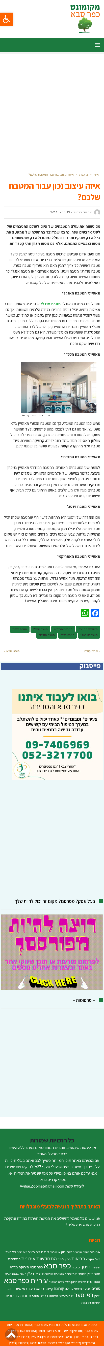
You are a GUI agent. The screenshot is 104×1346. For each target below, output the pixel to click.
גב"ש (69, 1337)
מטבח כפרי (67, 635)
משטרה (69, 1274)
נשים (8, 1274)
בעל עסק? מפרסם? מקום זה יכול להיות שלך (55, 901)
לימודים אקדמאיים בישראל (64, 1343)
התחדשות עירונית (39, 1258)
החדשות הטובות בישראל (21, 1331)
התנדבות (14, 1259)
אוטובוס (95, 1252)
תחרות (96, 1303)
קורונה (59, 1288)
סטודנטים (93, 1282)
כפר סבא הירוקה (31, 1267)
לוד (84, 1343)
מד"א (14, 1267)
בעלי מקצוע (93, 1259)
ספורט (82, 1282)
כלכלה (76, 1267)
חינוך (86, 1266)
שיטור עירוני (66, 1296)
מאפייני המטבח (88, 629)
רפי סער (83, 1294)
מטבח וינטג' (19, 629)
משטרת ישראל (54, 1274)
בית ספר (22, 1252)
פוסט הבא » (11, 651)
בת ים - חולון (81, 1337)
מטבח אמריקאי (63, 629)
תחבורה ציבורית (18, 1295)
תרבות (86, 1302)
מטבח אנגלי (40, 629)
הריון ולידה (64, 1259)
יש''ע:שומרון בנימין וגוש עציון (47, 1337)
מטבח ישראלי (89, 635)
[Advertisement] (52, 106)
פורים (95, 1288)
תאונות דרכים (49, 1296)
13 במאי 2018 (60, 212)
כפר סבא (57, 1265)
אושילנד (55, 1252)
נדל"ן (31, 1273)
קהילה (69, 1289)
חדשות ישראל (38, 1343)
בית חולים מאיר (38, 1252)
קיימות (48, 1288)
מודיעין (77, 1331)
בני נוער (11, 1252)
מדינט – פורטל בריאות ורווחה (55, 1331)
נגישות (40, 1274)
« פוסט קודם (92, 651)
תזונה (35, 1296)
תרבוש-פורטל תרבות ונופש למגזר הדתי (57, 1325)
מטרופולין (93, 1274)
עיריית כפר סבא (26, 1280)
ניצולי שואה (19, 1274)
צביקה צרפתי (82, 1289)
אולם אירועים (80, 1252)
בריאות (78, 1258)
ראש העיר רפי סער (28, 1288)
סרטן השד (71, 1282)
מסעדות (81, 1274)
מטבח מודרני (47, 635)
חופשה (95, 1267)
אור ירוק (66, 1252)
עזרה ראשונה (56, 1282)
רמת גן (94, 1337)
